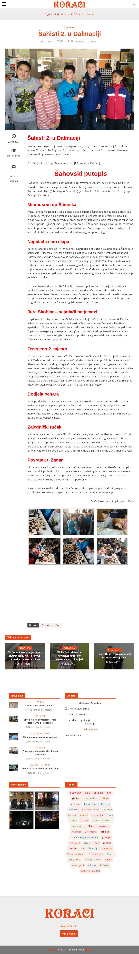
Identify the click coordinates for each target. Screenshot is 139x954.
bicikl (87, 792)
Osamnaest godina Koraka (84, 837)
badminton (75, 792)
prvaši (87, 842)
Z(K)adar (104, 865)
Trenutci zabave (92, 859)
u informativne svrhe (78, 708)
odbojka (105, 831)
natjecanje (103, 826)
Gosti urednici (90, 798)
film (109, 792)
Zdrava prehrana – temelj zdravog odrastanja (40, 753)
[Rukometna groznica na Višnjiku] (13, 736)
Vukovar (92, 865)
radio (96, 842)
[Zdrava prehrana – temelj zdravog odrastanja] (13, 750)
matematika (78, 826)
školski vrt (107, 848)
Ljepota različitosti (102, 820)
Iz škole (40, 702)
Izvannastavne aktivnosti (97, 803)
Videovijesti (78, 865)
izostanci (75, 803)
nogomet (76, 831)
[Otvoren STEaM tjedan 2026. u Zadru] (13, 767)
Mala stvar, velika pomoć (40, 705)
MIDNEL (89, 949)
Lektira (73, 820)
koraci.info (52, 949)
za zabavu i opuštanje (79, 720)
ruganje (107, 842)
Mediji (91, 826)
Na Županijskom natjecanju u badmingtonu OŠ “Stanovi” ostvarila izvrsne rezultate (25, 656)
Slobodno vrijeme (76, 854)
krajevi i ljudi (98, 815)
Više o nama (68, 933)
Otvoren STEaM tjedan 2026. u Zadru (40, 768)
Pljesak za (47, 624)
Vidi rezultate (90, 729)
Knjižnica (107, 809)
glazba (75, 798)
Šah (58, 624)
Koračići (40, 716)
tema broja (74, 859)
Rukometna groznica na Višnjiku (40, 737)
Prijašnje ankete (73, 734)
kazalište (73, 809)
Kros (110, 815)
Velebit (108, 859)
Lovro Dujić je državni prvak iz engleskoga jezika (114, 656)
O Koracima (91, 831)
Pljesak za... (69, 27)
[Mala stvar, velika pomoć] (13, 704)
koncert (72, 815)
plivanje (106, 837)
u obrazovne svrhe (77, 714)
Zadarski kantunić (40, 733)
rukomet (73, 848)
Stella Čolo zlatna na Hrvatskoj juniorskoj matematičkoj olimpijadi (69, 656)
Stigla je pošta (96, 854)
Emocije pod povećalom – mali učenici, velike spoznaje (40, 721)
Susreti (110, 854)
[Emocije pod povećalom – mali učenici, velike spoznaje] (13, 718)
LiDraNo (85, 820)
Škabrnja (93, 848)
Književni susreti (90, 809)
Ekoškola (98, 792)
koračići (84, 815)
